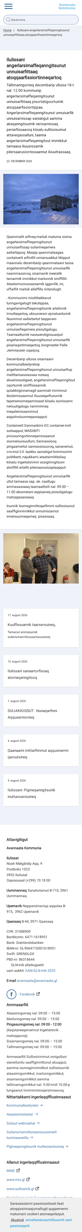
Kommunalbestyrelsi (22, 1105)
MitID (11, 1171)
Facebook (27, 994)
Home (7, 30)
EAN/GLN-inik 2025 (40, 971)
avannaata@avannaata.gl (37, 981)
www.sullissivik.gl (20, 1189)
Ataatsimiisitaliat (20, 1114)
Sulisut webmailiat (21, 1123)
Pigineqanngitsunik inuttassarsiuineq (35, 1146)
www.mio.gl (16, 1180)
